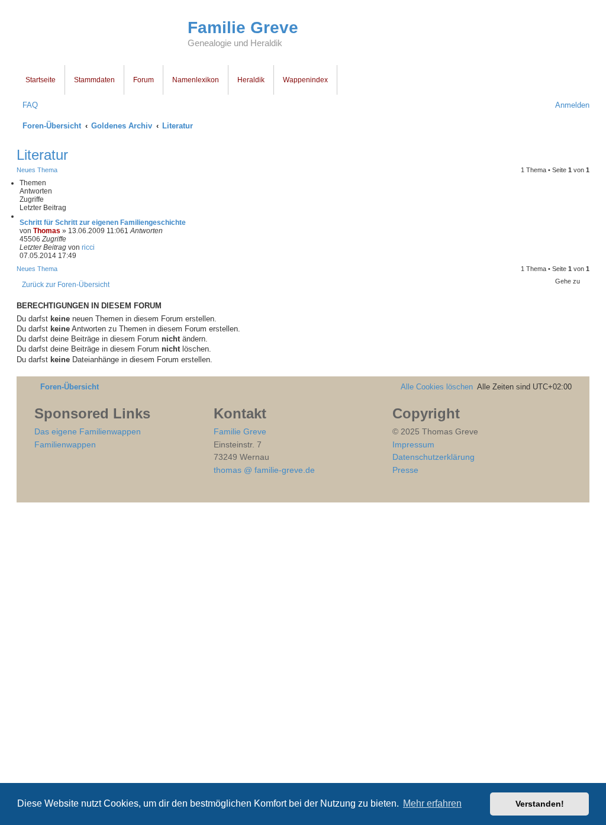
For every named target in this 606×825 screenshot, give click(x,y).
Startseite (40, 80)
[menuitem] (27, 105)
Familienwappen (65, 444)
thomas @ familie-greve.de (264, 470)
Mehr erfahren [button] (432, 803)
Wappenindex (305, 80)
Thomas (46, 231)
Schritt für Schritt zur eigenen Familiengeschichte (103, 222)
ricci (88, 247)
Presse (405, 470)
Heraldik (251, 80)
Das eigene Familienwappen (87, 431)
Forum (143, 80)
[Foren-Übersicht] (102, 34)
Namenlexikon (195, 80)
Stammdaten (94, 80)
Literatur (42, 155)
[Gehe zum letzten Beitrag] (99, 247)
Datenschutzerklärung (433, 457)
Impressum (413, 444)
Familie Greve (243, 27)
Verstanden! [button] (539, 803)
